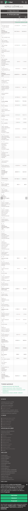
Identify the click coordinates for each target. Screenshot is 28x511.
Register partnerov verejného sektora (9, 410)
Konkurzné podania (5, 432)
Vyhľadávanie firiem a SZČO (7, 402)
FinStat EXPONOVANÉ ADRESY (8, 473)
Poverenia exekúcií (6, 437)
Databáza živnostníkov (7, 406)
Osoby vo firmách (6, 408)
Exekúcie (4, 436)
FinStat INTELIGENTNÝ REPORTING (9, 471)
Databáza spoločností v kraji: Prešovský (11, 386)
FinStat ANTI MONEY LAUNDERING (9, 469)
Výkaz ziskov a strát (14, 11)
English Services (4, 476)
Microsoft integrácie (5, 474)
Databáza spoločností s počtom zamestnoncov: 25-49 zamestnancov (14, 390)
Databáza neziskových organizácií (9, 413)
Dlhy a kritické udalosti (7, 434)
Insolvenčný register (6, 426)
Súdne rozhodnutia (6, 440)
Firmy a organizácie (6, 421)
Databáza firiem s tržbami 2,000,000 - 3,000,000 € (13, 392)
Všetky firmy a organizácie (7, 405)
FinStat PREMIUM (5, 461)
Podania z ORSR (6, 447)
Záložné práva (5, 442)
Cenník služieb (4, 455)
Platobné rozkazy (6, 439)
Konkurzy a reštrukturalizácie (7, 431)
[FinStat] (8, 3)
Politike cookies (12, 505)
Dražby (4, 450)
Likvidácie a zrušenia (7, 444)
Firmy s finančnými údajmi (7, 403)
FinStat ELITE (4, 460)
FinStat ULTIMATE (5, 458)
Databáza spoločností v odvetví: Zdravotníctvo (12, 388)
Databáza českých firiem (6, 477)
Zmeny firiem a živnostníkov (8, 448)
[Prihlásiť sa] (26, 2)
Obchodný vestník (6, 445)
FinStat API (3, 465)
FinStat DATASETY (5, 466)
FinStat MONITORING (6, 463)
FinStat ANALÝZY (5, 468)
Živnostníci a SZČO (6, 423)
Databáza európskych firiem (7, 479)
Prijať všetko (14, 495)
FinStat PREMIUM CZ (6, 457)
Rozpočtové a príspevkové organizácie (10, 411)
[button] (23, 2)
